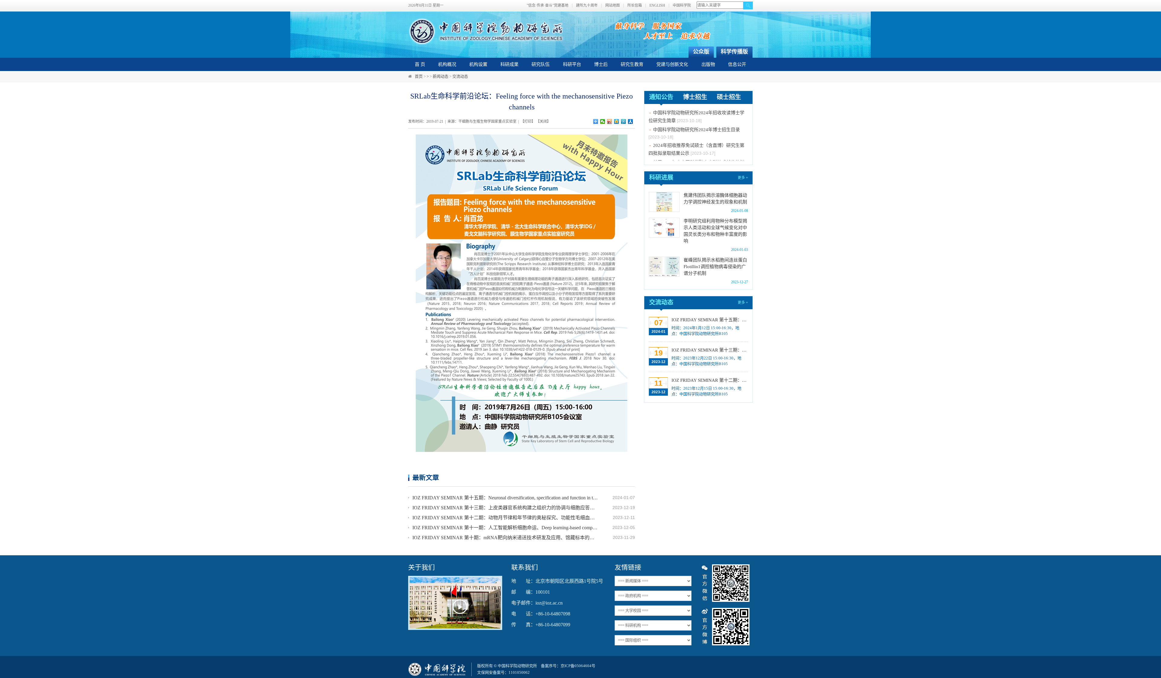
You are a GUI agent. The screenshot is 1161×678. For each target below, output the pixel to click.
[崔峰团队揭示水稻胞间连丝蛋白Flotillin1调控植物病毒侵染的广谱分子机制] (664, 267)
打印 (528, 121)
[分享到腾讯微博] (623, 121)
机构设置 (478, 64)
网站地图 (612, 6)
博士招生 (695, 97)
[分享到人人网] (630, 121)
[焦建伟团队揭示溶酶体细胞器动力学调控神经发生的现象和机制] (664, 202)
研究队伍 (541, 64)
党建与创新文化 (672, 64)
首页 (419, 76)
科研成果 (509, 64)
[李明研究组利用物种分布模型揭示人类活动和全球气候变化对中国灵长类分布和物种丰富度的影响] (664, 228)
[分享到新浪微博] (609, 121)
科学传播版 (734, 52)
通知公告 (661, 97)
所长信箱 (634, 6)
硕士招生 (729, 97)
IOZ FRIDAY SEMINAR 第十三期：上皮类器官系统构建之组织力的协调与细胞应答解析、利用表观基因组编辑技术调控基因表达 (505, 507)
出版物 (708, 64)
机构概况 (447, 64)
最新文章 (425, 477)
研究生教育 (632, 64)
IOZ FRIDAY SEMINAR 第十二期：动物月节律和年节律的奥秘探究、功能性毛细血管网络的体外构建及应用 (505, 517)
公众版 (701, 52)
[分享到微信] (602, 121)
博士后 (601, 64)
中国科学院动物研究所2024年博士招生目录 (696, 120)
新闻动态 (440, 76)
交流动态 (460, 76)
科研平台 (572, 64)
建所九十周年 (587, 6)
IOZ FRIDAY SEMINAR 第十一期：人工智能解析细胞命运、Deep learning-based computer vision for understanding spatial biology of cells (505, 527)
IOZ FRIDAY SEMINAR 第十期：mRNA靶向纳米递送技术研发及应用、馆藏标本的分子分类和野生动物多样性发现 (505, 537)
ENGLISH (657, 6)
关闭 (543, 121)
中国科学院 (682, 6)
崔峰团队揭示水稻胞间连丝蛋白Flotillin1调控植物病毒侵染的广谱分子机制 (715, 267)
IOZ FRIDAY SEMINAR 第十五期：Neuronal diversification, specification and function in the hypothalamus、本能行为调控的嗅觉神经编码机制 (505, 497)
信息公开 (737, 64)
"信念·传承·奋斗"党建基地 (547, 6)
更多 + (743, 178)
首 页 (420, 64)
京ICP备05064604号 (578, 665)
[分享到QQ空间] (616, 121)
